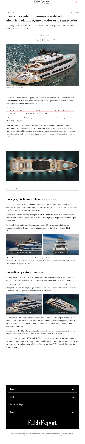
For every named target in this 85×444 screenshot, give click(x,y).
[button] (7, 2)
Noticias (10, 12)
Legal (12, 396)
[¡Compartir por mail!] (54, 40)
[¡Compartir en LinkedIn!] (42, 40)
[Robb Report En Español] (41, 2)
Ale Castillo (44, 35)
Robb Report (14, 389)
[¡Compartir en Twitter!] (37, 40)
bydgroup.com (11, 347)
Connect (13, 412)
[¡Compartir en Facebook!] (31, 40)
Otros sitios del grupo (18, 404)
